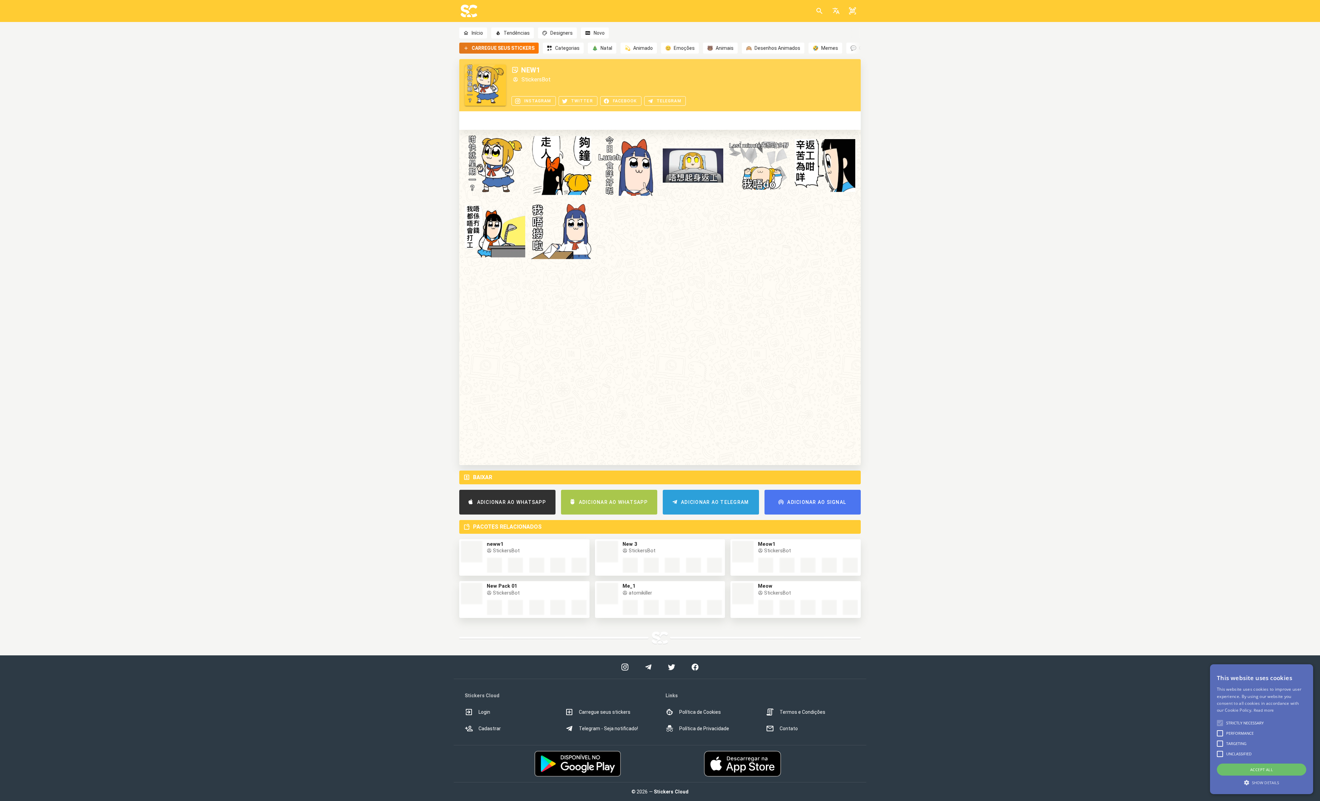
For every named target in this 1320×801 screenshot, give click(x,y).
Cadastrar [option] (489, 728)
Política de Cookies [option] (700, 712)
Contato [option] (789, 728)
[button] (836, 11)
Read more (1264, 710)
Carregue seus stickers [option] (604, 712)
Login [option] (484, 712)
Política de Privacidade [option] (704, 728)
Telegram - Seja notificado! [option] (608, 728)
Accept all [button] (1261, 769)
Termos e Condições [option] (802, 712)
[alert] (1261, 729)
